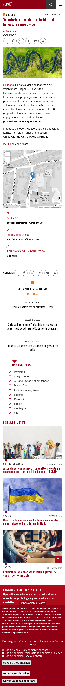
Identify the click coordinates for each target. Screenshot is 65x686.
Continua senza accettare (19, 680)
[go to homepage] (8, 4)
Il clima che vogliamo (26, 390)
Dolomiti (19, 399)
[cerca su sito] (51, 4)
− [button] (8, 159)
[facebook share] (28, 41)
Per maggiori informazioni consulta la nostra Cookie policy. (32, 643)
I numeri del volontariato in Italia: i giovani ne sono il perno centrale (30, 573)
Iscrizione (9, 144)
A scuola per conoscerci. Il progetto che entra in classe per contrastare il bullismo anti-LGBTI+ (32, 470)
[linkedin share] (36, 41)
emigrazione (21, 376)
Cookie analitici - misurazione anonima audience (33, 653)
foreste (18, 403)
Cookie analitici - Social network (23, 656)
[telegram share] (21, 41)
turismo (18, 394)
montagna (20, 408)
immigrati (19, 372)
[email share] (43, 41)
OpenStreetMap (49, 207)
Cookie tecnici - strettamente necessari (27, 650)
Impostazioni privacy (32, 603)
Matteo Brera (21, 385)
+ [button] (8, 154)
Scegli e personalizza (16, 662)
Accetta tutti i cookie (16, 673)
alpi (16, 413)
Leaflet (41, 207)
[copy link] (6, 41)
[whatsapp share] (14, 41)
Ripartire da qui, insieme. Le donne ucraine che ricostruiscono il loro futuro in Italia (30, 522)
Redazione (11, 31)
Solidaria (8, 85)
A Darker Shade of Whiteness (31, 381)
